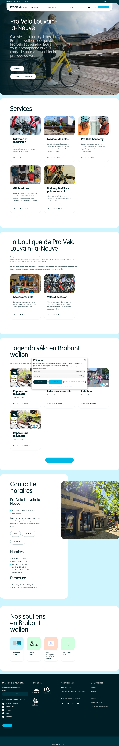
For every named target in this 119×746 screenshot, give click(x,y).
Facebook (29, 533)
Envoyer (7, 725)
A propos (24, 6)
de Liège (8, 713)
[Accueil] (15, 7)
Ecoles (27, 1)
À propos (93, 687)
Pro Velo (9, 1)
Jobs (92, 695)
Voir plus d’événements (59, 460)
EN (111, 1)
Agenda (84, 6)
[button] (85, 360)
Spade (60, 744)
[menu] (89, 7)
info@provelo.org (66, 687)
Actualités (93, 691)
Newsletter (17, 541)
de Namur (9, 716)
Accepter (40, 381)
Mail (15, 533)
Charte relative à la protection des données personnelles (59, 386)
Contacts (103, 7)
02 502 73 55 (64, 695)
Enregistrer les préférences (74, 381)
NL (108, 1)
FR (105, 1)
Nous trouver (34, 6)
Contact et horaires (23, 76)
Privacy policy (67, 740)
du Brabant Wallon (12, 703)
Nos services (69, 6)
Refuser (55, 381)
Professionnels (18, 1)
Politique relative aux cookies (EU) (99, 706)
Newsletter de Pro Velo (97, 702)
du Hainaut (9, 710)
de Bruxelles (10, 707)
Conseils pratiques (52, 6)
